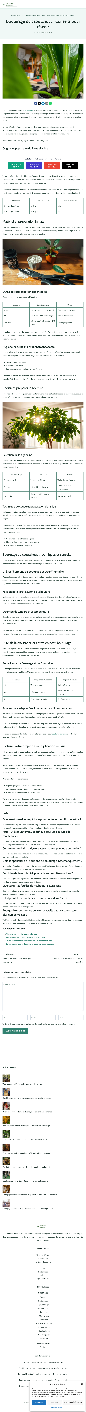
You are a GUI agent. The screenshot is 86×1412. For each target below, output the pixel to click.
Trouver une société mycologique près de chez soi (22, 1084)
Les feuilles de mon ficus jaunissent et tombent (25, 937)
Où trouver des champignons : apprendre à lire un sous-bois (26, 1139)
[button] (82, 1384)
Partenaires (43, 1272)
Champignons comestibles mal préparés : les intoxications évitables (30, 1194)
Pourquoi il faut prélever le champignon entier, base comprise (27, 1112)
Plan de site (43, 1258)
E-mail (34, 1017)
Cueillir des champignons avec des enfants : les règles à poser (27, 1098)
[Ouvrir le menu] (81, 4)
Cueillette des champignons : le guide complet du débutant (26, 1167)
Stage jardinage (43, 1304)
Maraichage (44, 1316)
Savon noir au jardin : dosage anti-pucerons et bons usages (30, 944)
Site (61, 1017)
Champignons (44, 1335)
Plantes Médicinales (44, 1323)
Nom (6, 1017)
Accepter (39, 1402)
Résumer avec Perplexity (34, 166)
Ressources (43, 1287)
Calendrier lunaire (43, 1343)
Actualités (44, 1338)
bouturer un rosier (59, 734)
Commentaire (9, 984)
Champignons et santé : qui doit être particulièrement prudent (28, 1208)
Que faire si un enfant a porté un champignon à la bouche (25, 1181)
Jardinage (44, 1312)
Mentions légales (43, 1255)
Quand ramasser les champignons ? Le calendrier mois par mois (28, 1153)
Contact (43, 1268)
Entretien (44, 1319)
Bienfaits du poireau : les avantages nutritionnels (17, 958)
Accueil (43, 1297)
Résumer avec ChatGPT (15, 166)
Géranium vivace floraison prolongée (21, 934)
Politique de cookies (56, 1407)
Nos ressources (43, 1308)
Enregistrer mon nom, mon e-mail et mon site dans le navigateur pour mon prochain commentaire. (40, 1024)
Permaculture (44, 1327)
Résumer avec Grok (70, 166)
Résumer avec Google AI (52, 166)
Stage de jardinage (43, 1278)
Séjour (43, 1275)
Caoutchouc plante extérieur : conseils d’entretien (68, 958)
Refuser (54, 1402)
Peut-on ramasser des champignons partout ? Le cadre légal (26, 1125)
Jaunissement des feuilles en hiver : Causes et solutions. (29, 940)
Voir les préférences (73, 1402)
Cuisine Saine (44, 1331)
